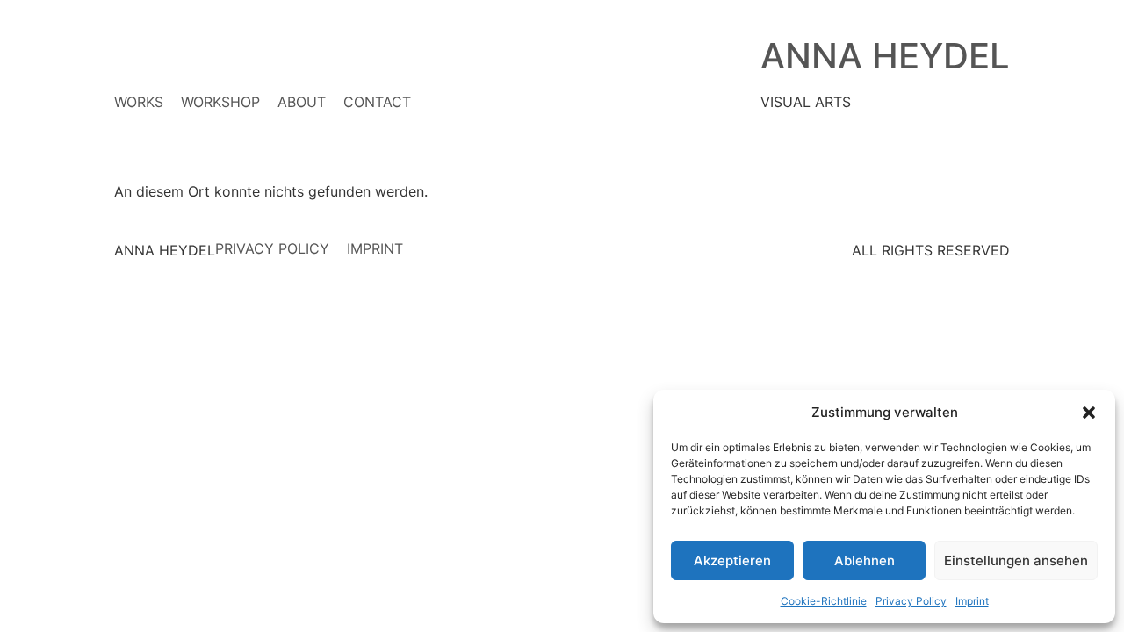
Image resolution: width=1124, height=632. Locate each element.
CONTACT (377, 102)
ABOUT (301, 102)
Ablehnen (864, 560)
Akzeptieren (732, 560)
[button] (1089, 412)
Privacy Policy (911, 600)
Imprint (972, 600)
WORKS (138, 102)
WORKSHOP (220, 102)
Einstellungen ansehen (1016, 560)
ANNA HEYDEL (885, 55)
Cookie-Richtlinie (824, 600)
